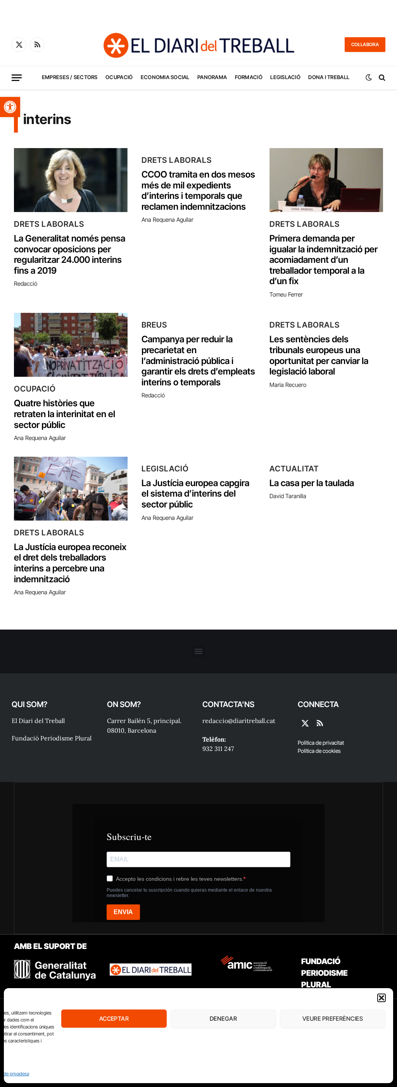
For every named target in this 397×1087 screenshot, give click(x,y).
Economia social (165, 77)
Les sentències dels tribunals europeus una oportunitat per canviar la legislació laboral (318, 355)
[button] (10, 107)
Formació (248, 77)
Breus (154, 325)
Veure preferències (332, 1018)
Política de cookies (319, 750)
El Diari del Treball (38, 721)
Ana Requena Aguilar (167, 219)
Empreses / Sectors (70, 77)
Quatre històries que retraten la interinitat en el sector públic (64, 414)
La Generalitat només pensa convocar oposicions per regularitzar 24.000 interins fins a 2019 (69, 254)
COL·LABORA (365, 44)
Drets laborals (49, 224)
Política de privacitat (321, 742)
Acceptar (114, 1018)
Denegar (223, 1018)
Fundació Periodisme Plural (51, 738)
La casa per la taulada (311, 483)
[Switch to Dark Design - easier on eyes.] (369, 77)
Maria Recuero (287, 384)
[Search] (381, 77)
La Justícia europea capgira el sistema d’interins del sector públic (195, 494)
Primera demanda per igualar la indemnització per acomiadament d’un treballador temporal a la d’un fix (323, 259)
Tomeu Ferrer (286, 294)
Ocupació (119, 77)
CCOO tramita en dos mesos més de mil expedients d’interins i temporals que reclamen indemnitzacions (198, 190)
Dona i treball (328, 77)
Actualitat (294, 468)
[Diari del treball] (198, 44)
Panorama (212, 77)
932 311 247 (218, 748)
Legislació (285, 77)
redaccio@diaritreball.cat (238, 721)
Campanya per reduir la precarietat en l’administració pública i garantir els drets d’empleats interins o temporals (198, 360)
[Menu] (17, 77)
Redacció (25, 283)
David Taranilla (287, 496)
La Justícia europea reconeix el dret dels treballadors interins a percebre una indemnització (70, 563)
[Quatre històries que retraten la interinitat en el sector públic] (71, 345)
